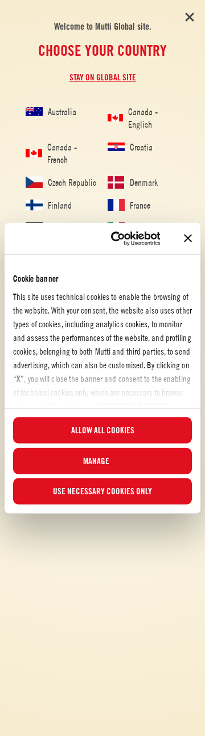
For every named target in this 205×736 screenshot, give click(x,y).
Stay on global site (102, 78)
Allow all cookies (102, 430)
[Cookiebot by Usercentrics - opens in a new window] (118, 238)
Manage (96, 461)
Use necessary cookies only (102, 491)
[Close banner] (188, 238)
